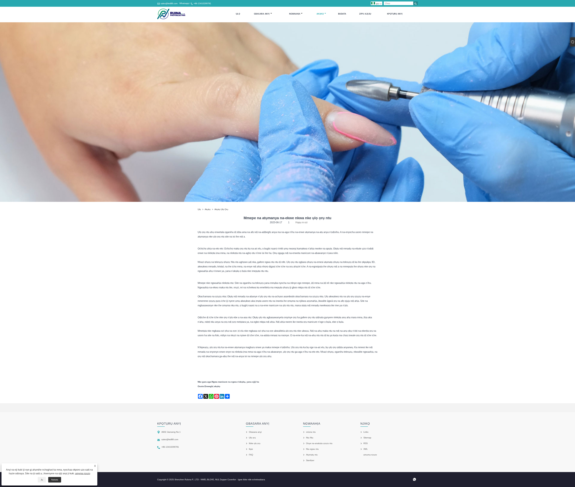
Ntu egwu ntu (312, 449)
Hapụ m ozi (301, 222)
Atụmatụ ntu (312, 454)
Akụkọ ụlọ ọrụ (221, 209)
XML (365, 449)
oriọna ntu (311, 432)
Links (365, 432)
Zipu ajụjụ (365, 14)
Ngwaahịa (294, 14)
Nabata (54, 479)
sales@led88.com (169, 3)
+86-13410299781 (202, 3)
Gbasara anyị (262, 14)
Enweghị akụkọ (212, 386)
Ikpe (251, 449)
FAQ (251, 454)
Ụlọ (238, 14)
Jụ (42, 479)
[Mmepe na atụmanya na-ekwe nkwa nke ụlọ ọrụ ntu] (171, 14)
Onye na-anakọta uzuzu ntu (319, 443)
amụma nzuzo (82, 473)
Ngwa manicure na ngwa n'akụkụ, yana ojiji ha (235, 382)
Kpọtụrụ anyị (395, 14)
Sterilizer (310, 460)
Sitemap (367, 437)
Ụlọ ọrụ (252, 437)
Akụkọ (320, 14)
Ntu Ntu (309, 437)
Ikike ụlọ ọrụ (254, 443)
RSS (365, 443)
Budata (342, 14)
